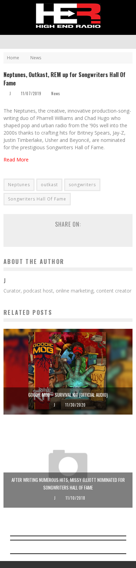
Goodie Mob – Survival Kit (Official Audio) (68, 394)
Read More (16, 159)
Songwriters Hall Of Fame (37, 199)
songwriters (82, 185)
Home (13, 58)
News (55, 93)
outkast (49, 185)
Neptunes (19, 185)
